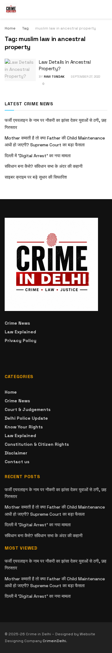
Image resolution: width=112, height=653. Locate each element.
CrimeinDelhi (54, 640)
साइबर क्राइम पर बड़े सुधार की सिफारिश (36, 177)
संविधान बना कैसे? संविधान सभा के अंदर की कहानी (43, 166)
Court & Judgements (27, 409)
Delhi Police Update (26, 418)
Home (10, 28)
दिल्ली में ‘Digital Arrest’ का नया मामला (38, 155)
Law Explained (20, 332)
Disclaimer (16, 453)
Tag (25, 28)
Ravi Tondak (54, 77)
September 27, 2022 (85, 77)
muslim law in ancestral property (65, 28)
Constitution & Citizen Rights (37, 444)
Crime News (17, 323)
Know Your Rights (24, 427)
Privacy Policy (20, 340)
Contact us (17, 461)
